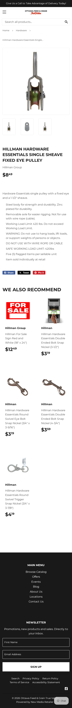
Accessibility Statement (46, 682)
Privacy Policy (31, 678)
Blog (36, 586)
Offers (36, 576)
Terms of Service (19, 682)
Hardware (21, 30)
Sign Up (36, 666)
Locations (36, 596)
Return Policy (50, 678)
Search (15, 678)
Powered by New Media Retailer (34, 702)
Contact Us (36, 601)
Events (36, 581)
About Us (36, 591)
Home (6, 30)
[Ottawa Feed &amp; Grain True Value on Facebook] (66, 689)
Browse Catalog (36, 571)
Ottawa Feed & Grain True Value (39, 698)
